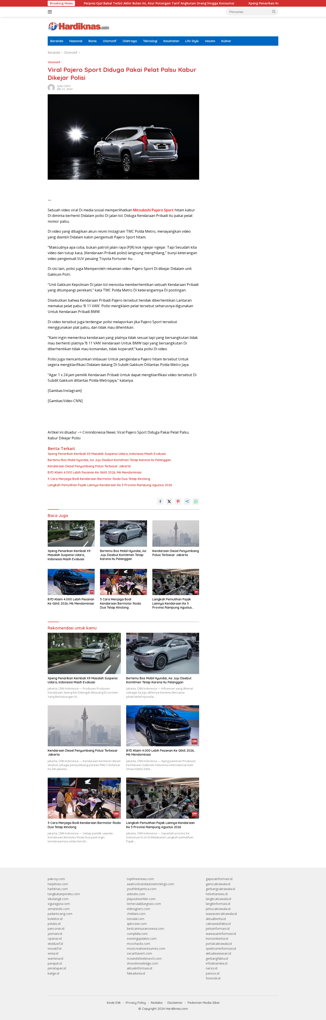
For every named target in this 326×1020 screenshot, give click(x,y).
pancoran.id (56, 928)
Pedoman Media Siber (204, 1003)
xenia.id (53, 953)
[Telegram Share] (187, 501)
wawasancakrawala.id (221, 914)
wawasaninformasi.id (221, 934)
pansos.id (212, 973)
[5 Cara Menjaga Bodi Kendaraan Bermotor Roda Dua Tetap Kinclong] (123, 582)
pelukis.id (54, 924)
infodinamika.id (216, 963)
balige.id (53, 973)
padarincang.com (60, 914)
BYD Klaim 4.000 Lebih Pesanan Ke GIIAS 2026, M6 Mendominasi (94, 472)
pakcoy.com (56, 879)
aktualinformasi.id (139, 968)
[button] (273, 11)
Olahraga (130, 41)
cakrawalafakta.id (218, 924)
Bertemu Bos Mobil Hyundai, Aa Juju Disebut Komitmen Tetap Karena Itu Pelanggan (109, 460)
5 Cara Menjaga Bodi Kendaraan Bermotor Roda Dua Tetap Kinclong (99, 479)
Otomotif (109, 41)
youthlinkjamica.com (141, 889)
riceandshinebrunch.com (144, 958)
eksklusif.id (55, 943)
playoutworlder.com (141, 899)
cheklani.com (136, 914)
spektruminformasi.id (221, 948)
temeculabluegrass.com (144, 904)
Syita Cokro (64, 86)
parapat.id (55, 963)
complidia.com (137, 934)
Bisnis (92, 41)
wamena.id (55, 958)
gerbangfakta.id (217, 958)
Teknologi (150, 41)
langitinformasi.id (218, 904)
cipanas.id (55, 938)
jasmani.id (55, 934)
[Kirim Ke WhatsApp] (195, 501)
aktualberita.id (216, 919)
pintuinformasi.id (218, 928)
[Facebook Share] (160, 501)
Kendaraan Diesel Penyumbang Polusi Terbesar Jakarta (89, 466)
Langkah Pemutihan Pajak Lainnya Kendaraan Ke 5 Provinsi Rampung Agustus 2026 (110, 485)
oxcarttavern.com (139, 953)
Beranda (56, 41)
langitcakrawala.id (218, 899)
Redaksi (157, 1003)
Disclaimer (175, 1003)
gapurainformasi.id (219, 879)
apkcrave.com (137, 924)
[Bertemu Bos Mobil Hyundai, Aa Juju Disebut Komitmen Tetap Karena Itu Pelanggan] (123, 533)
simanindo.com (59, 909)
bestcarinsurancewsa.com (145, 928)
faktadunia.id (136, 973)
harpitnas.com (58, 884)
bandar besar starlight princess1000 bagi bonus (239, 64)
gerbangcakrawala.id (220, 889)
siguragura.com (59, 904)
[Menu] (51, 12)
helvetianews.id (217, 894)
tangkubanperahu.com (64, 894)
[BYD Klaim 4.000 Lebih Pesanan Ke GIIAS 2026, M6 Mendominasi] (71, 582)
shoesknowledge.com (142, 963)
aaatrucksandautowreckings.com (150, 884)
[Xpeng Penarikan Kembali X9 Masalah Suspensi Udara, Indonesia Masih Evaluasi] (71, 533)
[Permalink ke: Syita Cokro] (51, 87)
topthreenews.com (140, 879)
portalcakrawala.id (219, 943)
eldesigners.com (138, 909)
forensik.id (213, 978)
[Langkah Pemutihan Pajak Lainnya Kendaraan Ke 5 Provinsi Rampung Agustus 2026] (175, 582)
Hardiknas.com (177, 1009)
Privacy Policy (136, 1003)
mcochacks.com (138, 943)
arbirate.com (136, 894)
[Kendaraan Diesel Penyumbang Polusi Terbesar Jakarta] (175, 533)
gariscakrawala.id (218, 884)
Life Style (192, 41)
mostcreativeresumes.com (146, 948)
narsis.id (211, 968)
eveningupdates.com (142, 938)
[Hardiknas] (78, 26)
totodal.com (135, 919)
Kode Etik (114, 1003)
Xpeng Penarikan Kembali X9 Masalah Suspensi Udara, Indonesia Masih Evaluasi (107, 454)
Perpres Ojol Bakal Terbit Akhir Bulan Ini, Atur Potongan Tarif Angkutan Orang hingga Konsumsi (125, 3)
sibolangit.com (58, 899)
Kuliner (226, 41)
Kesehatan (171, 41)
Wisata (210, 41)
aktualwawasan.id (218, 953)
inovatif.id (54, 948)
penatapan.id (57, 968)
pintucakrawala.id (218, 909)
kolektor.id (55, 919)
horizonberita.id (217, 938)
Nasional (75, 41)
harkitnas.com (58, 889)
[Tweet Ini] (169, 501)
